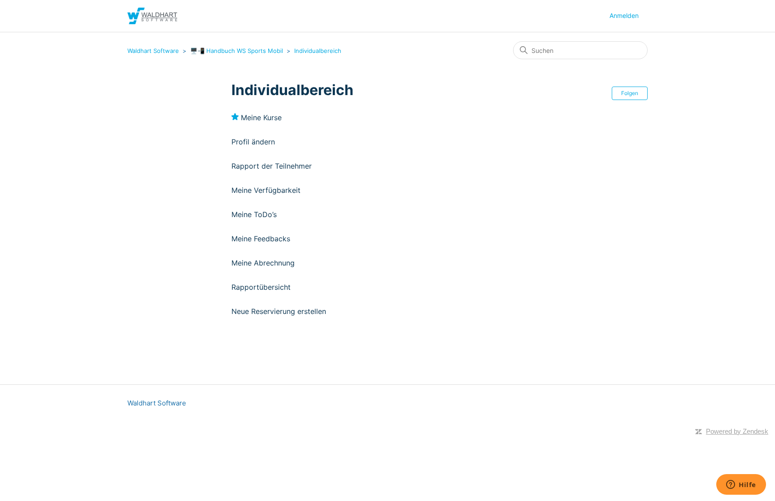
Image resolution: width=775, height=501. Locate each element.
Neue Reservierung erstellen (278, 311)
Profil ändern (253, 141)
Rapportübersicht (261, 287)
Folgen (629, 93)
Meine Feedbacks (260, 238)
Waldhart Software (153, 50)
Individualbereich (317, 50)
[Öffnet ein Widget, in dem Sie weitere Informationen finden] (741, 485)
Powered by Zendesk (737, 431)
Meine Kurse (261, 117)
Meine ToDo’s (254, 214)
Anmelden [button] (624, 15)
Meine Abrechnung (263, 262)
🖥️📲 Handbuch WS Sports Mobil (236, 50)
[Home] (152, 16)
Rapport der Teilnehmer (271, 165)
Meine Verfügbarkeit (265, 190)
